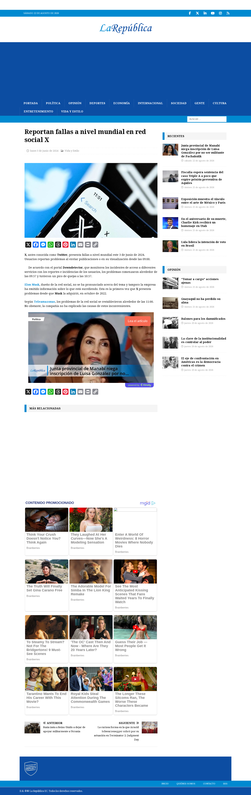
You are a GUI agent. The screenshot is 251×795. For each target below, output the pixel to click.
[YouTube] (212, 13)
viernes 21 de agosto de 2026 (199, 187)
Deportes (97, 103)
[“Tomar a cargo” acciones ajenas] (170, 283)
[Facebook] (189, 13)
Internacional (150, 103)
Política (53, 103)
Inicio (165, 783)
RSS (225, 783)
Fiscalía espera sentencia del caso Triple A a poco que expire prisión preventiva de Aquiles (202, 177)
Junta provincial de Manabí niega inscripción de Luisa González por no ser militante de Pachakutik (202, 151)
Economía (121, 103)
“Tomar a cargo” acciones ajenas (200, 280)
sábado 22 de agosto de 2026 (199, 160)
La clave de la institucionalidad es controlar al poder (203, 340)
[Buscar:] (206, 118)
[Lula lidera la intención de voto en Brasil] (170, 246)
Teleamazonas (44, 301)
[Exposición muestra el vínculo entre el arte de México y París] (170, 203)
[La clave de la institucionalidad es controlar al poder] (170, 343)
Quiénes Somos (185, 783)
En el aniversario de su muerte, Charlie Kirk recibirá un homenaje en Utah (203, 222)
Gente (200, 103)
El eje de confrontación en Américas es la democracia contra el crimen (201, 361)
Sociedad (178, 103)
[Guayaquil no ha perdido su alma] (170, 303)
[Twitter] (197, 13)
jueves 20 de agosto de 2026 (198, 323)
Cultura (219, 103)
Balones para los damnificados (203, 319)
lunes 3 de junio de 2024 (44, 150)
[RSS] (228, 13)
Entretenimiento (38, 111)
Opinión (74, 103)
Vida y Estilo (72, 111)
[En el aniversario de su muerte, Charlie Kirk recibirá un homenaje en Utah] (170, 223)
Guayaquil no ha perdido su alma (200, 300)
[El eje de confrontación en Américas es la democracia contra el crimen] (170, 362)
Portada (31, 103)
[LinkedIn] (205, 13)
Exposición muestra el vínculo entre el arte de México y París (203, 200)
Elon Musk (32, 284)
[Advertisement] (125, 69)
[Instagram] (220, 13)
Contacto (209, 783)
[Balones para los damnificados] (170, 323)
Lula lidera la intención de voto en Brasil (203, 243)
